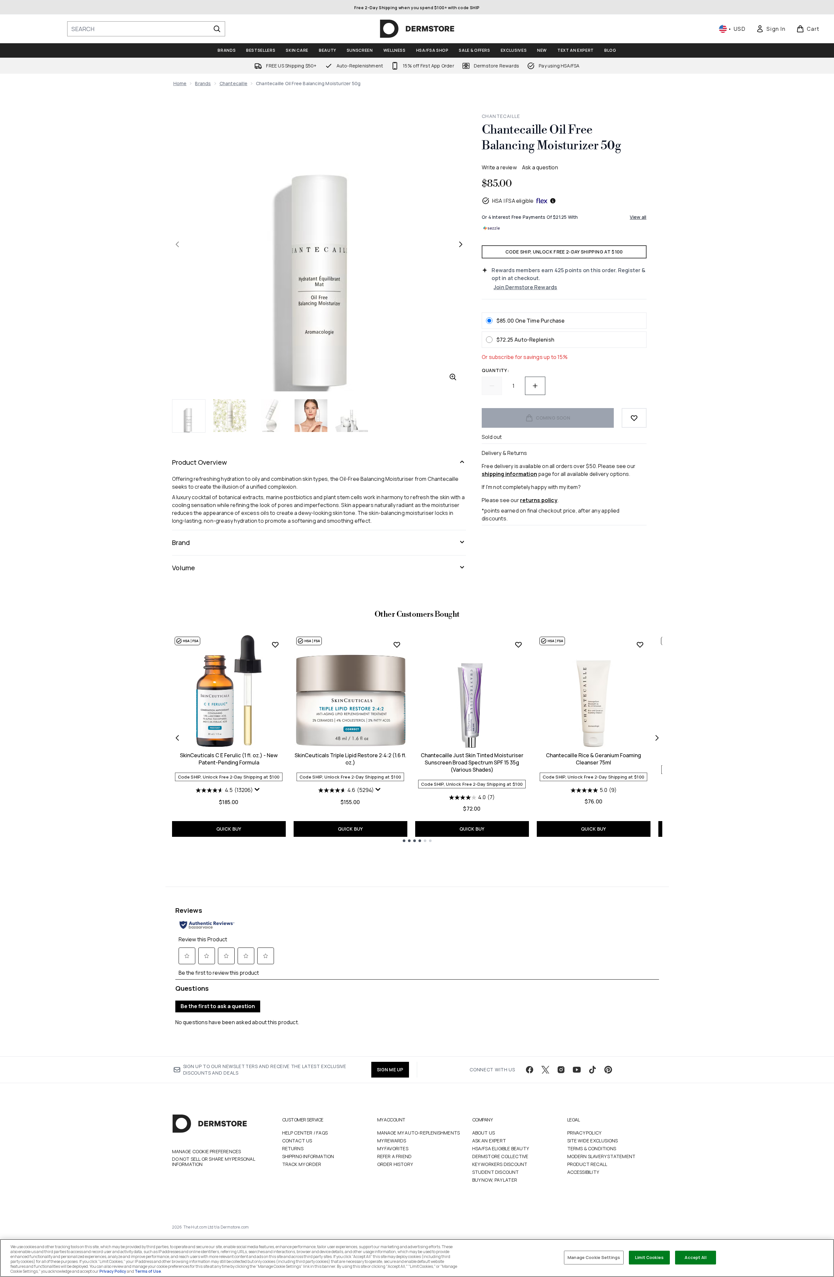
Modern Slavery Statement (601, 1156)
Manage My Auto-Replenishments (418, 1133)
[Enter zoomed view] (453, 377)
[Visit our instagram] (561, 1070)
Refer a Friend (394, 1156)
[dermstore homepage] (417, 29)
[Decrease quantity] (492, 386)
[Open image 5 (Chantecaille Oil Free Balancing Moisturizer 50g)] (351, 415)
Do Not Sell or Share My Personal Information (213, 1161)
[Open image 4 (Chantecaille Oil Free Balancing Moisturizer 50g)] (311, 415)
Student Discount (495, 1172)
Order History (395, 1164)
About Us (483, 1133)
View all (638, 217)
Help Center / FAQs (305, 1133)
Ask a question (540, 167)
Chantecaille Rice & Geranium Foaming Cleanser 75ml (593, 759)
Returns (292, 1148)
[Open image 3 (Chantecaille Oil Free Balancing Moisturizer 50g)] (270, 415)
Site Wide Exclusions (592, 1140)
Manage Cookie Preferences (206, 1151)
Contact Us (297, 1140)
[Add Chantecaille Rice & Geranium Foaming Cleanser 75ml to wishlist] (640, 644)
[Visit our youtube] (577, 1070)
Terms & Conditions (591, 1148)
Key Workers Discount (500, 1164)
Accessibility (583, 1172)
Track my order (301, 1164)
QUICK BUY (229, 829)
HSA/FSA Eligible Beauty (500, 1148)
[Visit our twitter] (545, 1070)
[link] (770, 28)
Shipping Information (308, 1156)
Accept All (695, 1257)
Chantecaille (233, 83)
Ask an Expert (489, 1140)
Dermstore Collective (500, 1156)
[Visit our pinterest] (608, 1070)
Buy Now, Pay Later (494, 1180)
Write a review (499, 167)
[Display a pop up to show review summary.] (258, 791)
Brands (203, 83)
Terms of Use (148, 1271)
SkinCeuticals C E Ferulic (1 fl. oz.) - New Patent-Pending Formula (229, 759)
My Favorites (392, 1148)
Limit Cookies (649, 1257)
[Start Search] (217, 29)
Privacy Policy (584, 1133)
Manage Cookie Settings (594, 1257)
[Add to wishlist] (634, 418)
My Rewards (391, 1140)
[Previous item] (177, 738)
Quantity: (495, 370)
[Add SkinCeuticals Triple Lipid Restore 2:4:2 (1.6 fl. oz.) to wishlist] (397, 644)
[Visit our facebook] (529, 1070)
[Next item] (657, 738)
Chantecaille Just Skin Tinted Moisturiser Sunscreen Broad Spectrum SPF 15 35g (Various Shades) (472, 762)
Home (180, 83)
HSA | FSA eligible (513, 200)
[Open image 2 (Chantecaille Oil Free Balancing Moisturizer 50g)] (229, 415)
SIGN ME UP (390, 1069)
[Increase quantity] (535, 386)
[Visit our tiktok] (592, 1070)
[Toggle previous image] (177, 244)
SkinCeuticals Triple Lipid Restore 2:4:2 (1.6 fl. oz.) (350, 759)
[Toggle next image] (461, 244)
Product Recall (587, 1164)
